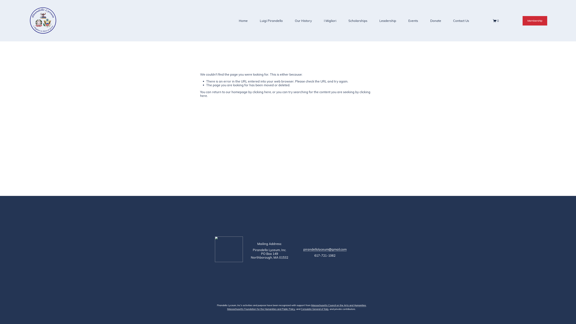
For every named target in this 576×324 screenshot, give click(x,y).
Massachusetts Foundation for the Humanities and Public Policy (261, 309)
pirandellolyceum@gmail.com (325, 249)
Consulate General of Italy (315, 309)
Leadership (387, 21)
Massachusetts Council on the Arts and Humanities (338, 305)
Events (413, 21)
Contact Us (461, 21)
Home (243, 21)
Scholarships (357, 21)
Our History (303, 21)
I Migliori (330, 21)
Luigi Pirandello (271, 21)
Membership (534, 20)
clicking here (262, 92)
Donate (435, 21)
